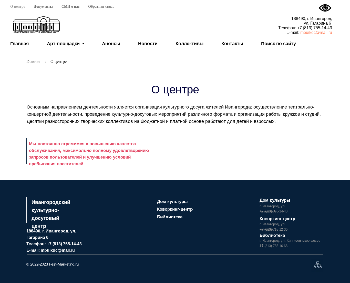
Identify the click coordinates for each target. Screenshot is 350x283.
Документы (43, 6)
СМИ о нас (70, 6)
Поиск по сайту (278, 43)
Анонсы (111, 43)
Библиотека (169, 216)
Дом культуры (172, 201)
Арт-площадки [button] (64, 43)
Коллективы (189, 43)
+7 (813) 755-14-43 (314, 28)
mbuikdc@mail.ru (316, 32)
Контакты (232, 43)
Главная (19, 43)
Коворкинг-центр (175, 209)
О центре (17, 6)
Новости (148, 43)
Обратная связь (101, 6)
